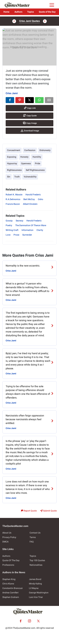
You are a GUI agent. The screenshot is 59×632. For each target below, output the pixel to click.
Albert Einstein (30, 204)
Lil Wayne (33, 588)
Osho (40, 199)
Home (6, 12)
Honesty (24, 157)
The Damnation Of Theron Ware (30, 225)
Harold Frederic (33, 194)
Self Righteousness (35, 170)
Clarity (40, 230)
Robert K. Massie (14, 194)
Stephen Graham (10, 597)
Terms (33, 537)
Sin (8, 176)
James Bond (35, 579)
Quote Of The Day (11, 560)
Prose (16, 234)
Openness (26, 163)
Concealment (13, 150)
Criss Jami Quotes (29, 21)
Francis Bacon (13, 204)
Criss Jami (12, 93)
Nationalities (36, 565)
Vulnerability (30, 176)
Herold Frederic (34, 220)
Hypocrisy (12, 163)
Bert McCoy (29, 199)
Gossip (9, 220)
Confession (29, 150)
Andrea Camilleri (10, 592)
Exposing (11, 157)
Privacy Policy (9, 537)
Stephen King (8, 579)
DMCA (5, 541)
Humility (37, 157)
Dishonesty (45, 150)
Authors (18, 12)
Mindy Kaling (35, 583)
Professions (8, 565)
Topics (30, 12)
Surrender (27, 234)
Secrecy (19, 220)
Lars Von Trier (36, 597)
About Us (6, 532)
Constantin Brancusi (12, 588)
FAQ (32, 541)
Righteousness (14, 170)
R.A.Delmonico (13, 199)
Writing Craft (12, 230)
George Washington (38, 592)
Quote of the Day (47, 12)
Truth (17, 176)
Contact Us (35, 532)
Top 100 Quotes (37, 560)
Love (8, 234)
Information (27, 230)
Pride (37, 163)
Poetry (9, 225)
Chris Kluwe (8, 583)
